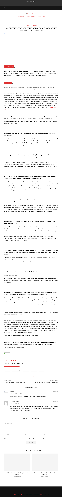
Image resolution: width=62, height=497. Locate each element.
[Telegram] (36, 3)
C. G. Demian (29, 30)
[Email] (32, 3)
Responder (55, 391)
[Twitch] (34, 3)
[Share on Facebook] (35, 377)
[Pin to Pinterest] (37, 377)
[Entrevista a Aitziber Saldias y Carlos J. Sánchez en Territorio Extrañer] (17, 462)
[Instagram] (28, 3)
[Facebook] (25, 3)
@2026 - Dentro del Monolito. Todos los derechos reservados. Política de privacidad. (31, 494)
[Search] (57, 8)
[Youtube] (30, 3)
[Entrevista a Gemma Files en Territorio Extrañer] (45, 462)
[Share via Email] (39, 377)
